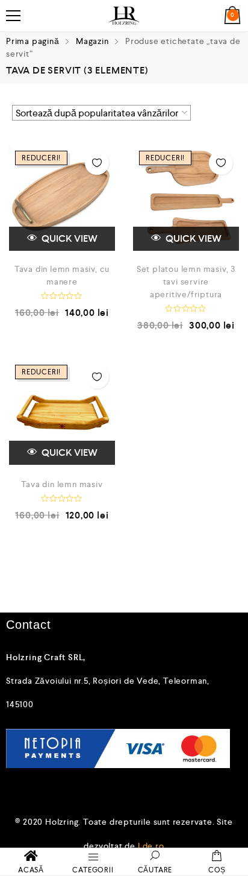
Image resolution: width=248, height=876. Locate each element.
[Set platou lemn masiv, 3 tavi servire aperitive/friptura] (186, 198)
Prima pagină (33, 41)
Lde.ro (151, 845)
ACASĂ (31, 870)
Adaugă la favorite (97, 163)
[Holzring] (124, 15)
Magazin (92, 41)
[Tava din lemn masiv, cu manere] (62, 198)
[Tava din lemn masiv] (62, 412)
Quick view (69, 238)
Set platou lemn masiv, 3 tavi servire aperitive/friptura (186, 281)
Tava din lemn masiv (61, 484)
